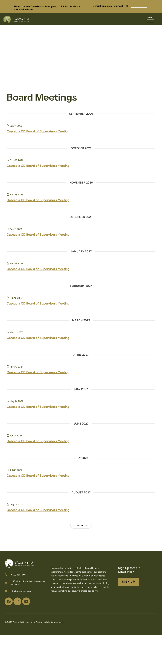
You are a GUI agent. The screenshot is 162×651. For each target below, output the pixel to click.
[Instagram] (17, 601)
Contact (118, 5)
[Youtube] (26, 601)
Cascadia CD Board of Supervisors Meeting (38, 131)
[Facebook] (9, 601)
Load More (81, 525)
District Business (102, 5)
